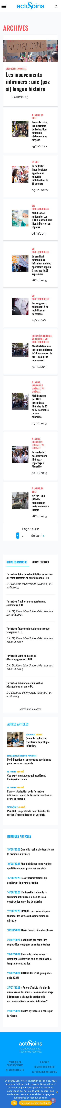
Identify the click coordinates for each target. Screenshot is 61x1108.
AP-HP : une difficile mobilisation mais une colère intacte (40, 503)
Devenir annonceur (44, 1066)
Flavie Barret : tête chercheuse (37, 930)
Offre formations (16, 562)
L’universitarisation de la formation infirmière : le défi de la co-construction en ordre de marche (29, 795)
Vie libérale (38, 339)
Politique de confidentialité (15, 1064)
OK (14, 1103)
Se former (30, 734)
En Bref (35, 162)
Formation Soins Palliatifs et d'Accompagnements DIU (21, 657)
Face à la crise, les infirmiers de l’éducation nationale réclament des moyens (40, 131)
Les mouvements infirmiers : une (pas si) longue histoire (28, 81)
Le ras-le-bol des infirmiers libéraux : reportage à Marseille (39, 459)
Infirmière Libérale (42, 336)
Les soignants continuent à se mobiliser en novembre (40, 308)
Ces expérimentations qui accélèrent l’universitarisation (26, 777)
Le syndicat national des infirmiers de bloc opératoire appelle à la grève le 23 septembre (41, 265)
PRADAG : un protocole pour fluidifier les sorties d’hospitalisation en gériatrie (28, 813)
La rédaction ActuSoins (44, 1071)
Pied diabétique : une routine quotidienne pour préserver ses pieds (29, 761)
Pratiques (32, 755)
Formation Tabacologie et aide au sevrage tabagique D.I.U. (27, 630)
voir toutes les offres (30, 709)
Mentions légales (15, 1070)
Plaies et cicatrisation (17, 755)
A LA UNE (36, 115)
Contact (44, 1062)
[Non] (56, 1092)
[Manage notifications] (53, 1100)
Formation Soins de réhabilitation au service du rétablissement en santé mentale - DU (29, 576)
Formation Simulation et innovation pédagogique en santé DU (24, 685)
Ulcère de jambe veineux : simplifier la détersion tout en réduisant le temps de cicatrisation (29, 958)
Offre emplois (40, 562)
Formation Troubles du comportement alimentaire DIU (26, 603)
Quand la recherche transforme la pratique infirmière (37, 742)
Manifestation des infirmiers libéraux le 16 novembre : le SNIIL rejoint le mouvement (42, 353)
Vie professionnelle (16, 68)
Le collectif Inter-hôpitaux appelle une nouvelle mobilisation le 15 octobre (40, 175)
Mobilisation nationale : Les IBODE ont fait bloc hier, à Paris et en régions (42, 220)
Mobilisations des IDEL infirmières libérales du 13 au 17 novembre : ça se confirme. (40, 406)
